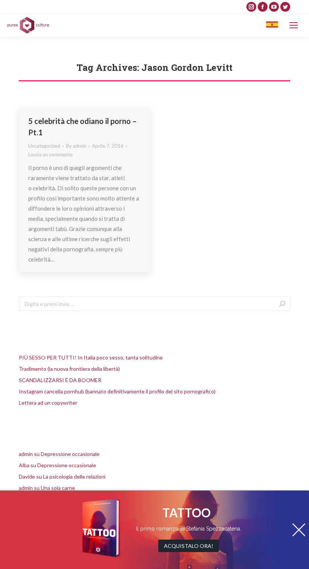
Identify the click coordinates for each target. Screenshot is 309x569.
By (76, 146)
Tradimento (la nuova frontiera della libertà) (69, 369)
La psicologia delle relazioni (74, 476)
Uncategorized (44, 146)
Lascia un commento (50, 154)
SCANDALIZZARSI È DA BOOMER (60, 380)
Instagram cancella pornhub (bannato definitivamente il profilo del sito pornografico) (117, 391)
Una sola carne (58, 488)
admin (26, 454)
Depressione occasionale (70, 454)
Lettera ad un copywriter (48, 402)
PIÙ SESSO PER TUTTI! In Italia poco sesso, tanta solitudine (91, 357)
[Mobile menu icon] (293, 25)
